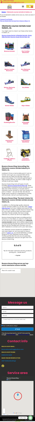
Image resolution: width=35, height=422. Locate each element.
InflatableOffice (20, 420)
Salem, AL (10, 233)
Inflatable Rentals (21, 35)
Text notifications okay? (10, 325)
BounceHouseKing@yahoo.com (13, 349)
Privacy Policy (11, 335)
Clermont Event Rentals (6, 19)
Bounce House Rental (8, 35)
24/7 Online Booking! (9, 361)
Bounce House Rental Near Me (20, 37)
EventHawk (17, 421)
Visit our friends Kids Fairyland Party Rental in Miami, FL (15, 21)
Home (4, 12)
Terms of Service (23, 335)
